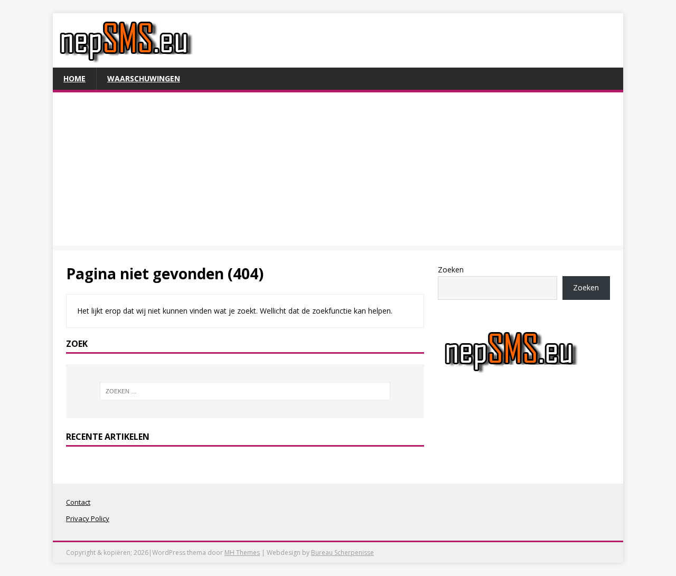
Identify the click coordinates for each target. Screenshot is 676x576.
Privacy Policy (87, 518)
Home (74, 78)
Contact (78, 502)
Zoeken (451, 270)
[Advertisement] (338, 171)
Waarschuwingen (143, 78)
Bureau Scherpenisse (342, 552)
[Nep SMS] (126, 61)
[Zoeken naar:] (245, 391)
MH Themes (242, 552)
